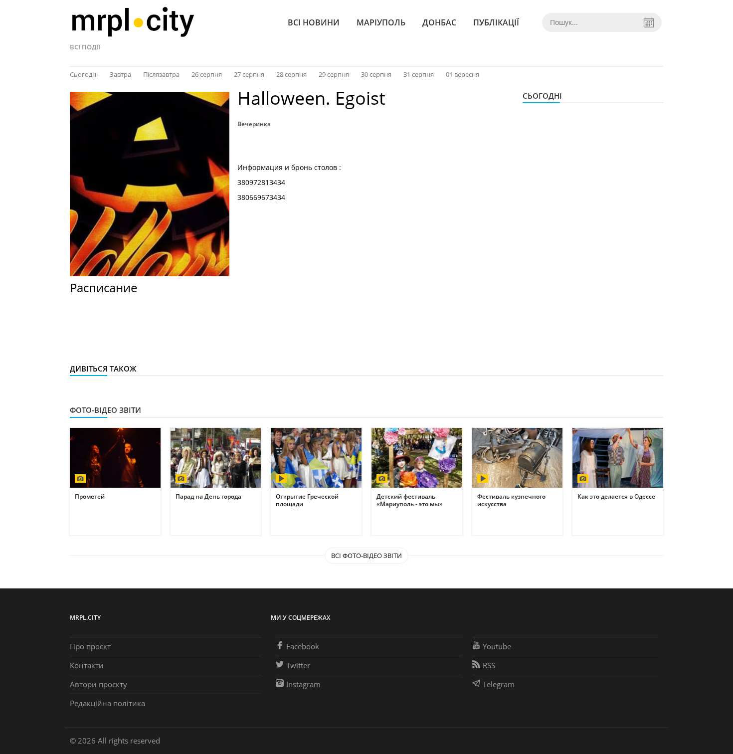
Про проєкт (90, 646)
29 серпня (334, 74)
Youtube (497, 646)
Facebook (302, 646)
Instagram (303, 684)
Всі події (85, 46)
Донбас (439, 22)
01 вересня (462, 74)
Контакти (87, 665)
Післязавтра (161, 74)
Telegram (499, 684)
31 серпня (418, 74)
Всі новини (314, 22)
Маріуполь (381, 22)
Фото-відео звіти (105, 410)
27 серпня (249, 74)
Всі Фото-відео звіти (366, 555)
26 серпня (206, 74)
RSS (489, 665)
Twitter (298, 665)
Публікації (496, 22)
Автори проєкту (98, 684)
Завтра (120, 74)
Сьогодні (84, 74)
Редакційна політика (107, 703)
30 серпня (376, 74)
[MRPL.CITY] (133, 22)
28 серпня (291, 74)
